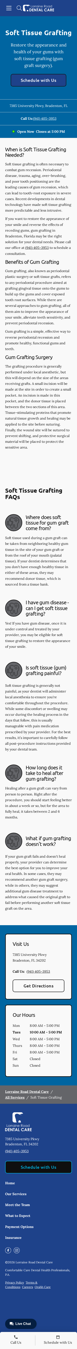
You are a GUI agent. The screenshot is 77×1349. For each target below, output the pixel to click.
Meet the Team (17, 1205)
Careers (27, 1287)
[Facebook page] (8, 1250)
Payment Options (19, 1227)
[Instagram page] (17, 1250)
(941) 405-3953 (44, 118)
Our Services (16, 1194)
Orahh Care (43, 1287)
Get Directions (39, 985)
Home (10, 1183)
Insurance (13, 1237)
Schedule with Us (38, 80)
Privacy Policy (14, 1282)
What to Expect (17, 1215)
